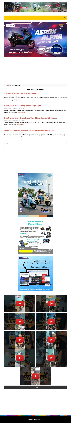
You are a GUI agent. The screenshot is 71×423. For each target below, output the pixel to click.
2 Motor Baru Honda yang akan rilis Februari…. (21, 93)
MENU (63, 18)
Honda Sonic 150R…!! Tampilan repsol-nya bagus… (23, 105)
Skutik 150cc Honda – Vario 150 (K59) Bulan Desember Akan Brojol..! (29, 130)
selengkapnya (16, 100)
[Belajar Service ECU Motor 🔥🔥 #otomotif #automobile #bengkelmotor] (51, 303)
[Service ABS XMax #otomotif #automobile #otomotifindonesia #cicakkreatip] (35, 376)
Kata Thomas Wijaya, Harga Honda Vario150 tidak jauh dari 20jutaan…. (30, 118)
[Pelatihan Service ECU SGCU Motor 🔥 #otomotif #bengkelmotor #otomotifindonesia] (19, 321)
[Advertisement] (35, 69)
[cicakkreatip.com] (35, 7)
